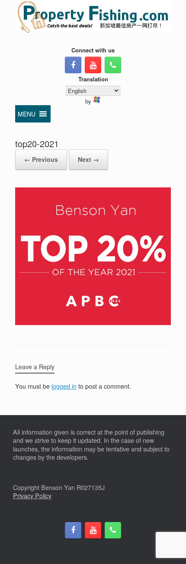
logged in (64, 386)
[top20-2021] (93, 322)
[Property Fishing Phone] (113, 65)
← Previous (41, 159)
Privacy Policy (32, 495)
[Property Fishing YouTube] (93, 65)
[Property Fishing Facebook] (73, 65)
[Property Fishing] (93, 16)
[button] (26, 113)
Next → (88, 159)
